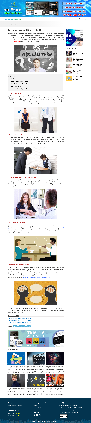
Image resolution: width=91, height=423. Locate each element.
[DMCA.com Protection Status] (63, 416)
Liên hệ (80, 19)
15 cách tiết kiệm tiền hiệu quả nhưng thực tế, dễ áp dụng (78, 66)
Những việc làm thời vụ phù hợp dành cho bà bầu (20, 320)
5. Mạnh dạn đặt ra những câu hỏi (18, 89)
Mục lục (12, 76)
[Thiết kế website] (45, 8)
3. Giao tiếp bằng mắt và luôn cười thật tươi (21, 84)
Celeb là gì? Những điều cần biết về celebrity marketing (16, 389)
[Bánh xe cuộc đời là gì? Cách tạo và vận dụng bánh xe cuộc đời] (69, 72)
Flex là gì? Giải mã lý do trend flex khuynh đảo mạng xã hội (54, 389)
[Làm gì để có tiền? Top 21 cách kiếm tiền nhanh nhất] (69, 53)
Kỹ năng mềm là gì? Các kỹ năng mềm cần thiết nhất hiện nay (78, 78)
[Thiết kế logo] (75, 37)
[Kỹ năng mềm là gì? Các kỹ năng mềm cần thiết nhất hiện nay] (69, 78)
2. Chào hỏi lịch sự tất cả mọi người (19, 81)
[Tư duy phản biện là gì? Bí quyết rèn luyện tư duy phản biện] (36, 380)
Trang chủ (57, 19)
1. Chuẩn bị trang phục (16, 79)
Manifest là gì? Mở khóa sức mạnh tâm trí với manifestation (54, 367)
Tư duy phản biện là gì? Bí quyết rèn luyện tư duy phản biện (35, 389)
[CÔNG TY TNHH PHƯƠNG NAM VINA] (13, 19)
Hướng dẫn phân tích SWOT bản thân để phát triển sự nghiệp (78, 59)
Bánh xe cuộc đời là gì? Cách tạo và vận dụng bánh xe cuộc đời (78, 72)
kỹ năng (15, 326)
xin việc (28, 326)
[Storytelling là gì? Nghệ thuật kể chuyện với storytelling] (36, 358)
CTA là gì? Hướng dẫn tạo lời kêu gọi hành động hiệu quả (16, 367)
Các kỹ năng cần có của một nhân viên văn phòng (20, 322)
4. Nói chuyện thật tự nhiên (17, 86)
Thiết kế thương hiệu (38, 410)
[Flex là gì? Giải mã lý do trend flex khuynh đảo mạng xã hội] (55, 380)
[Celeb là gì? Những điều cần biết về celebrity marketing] (16, 380)
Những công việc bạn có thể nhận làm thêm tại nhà (20, 318)
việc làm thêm (22, 326)
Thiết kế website (37, 405)
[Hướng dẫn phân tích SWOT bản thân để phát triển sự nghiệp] (69, 59)
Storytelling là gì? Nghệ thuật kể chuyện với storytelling (35, 367)
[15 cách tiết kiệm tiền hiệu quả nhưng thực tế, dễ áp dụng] (69, 66)
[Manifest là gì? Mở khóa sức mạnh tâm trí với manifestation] (55, 358)
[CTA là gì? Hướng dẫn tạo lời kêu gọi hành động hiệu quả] (16, 358)
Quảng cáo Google (37, 407)
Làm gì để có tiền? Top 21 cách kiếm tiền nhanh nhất (78, 53)
